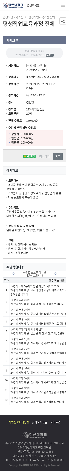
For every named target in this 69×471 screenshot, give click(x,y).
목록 (57, 156)
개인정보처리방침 (18, 422)
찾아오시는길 (39, 422)
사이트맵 (55, 422)
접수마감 (44, 156)
